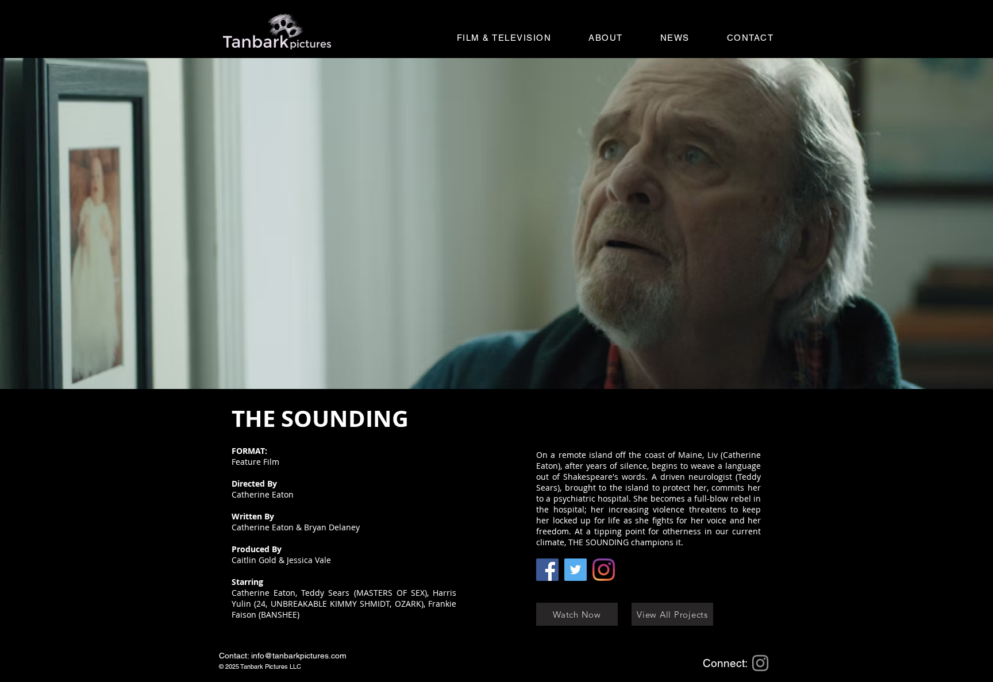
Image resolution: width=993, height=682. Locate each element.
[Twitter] (575, 569)
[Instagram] (603, 569)
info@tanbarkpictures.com (299, 655)
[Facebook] (547, 569)
